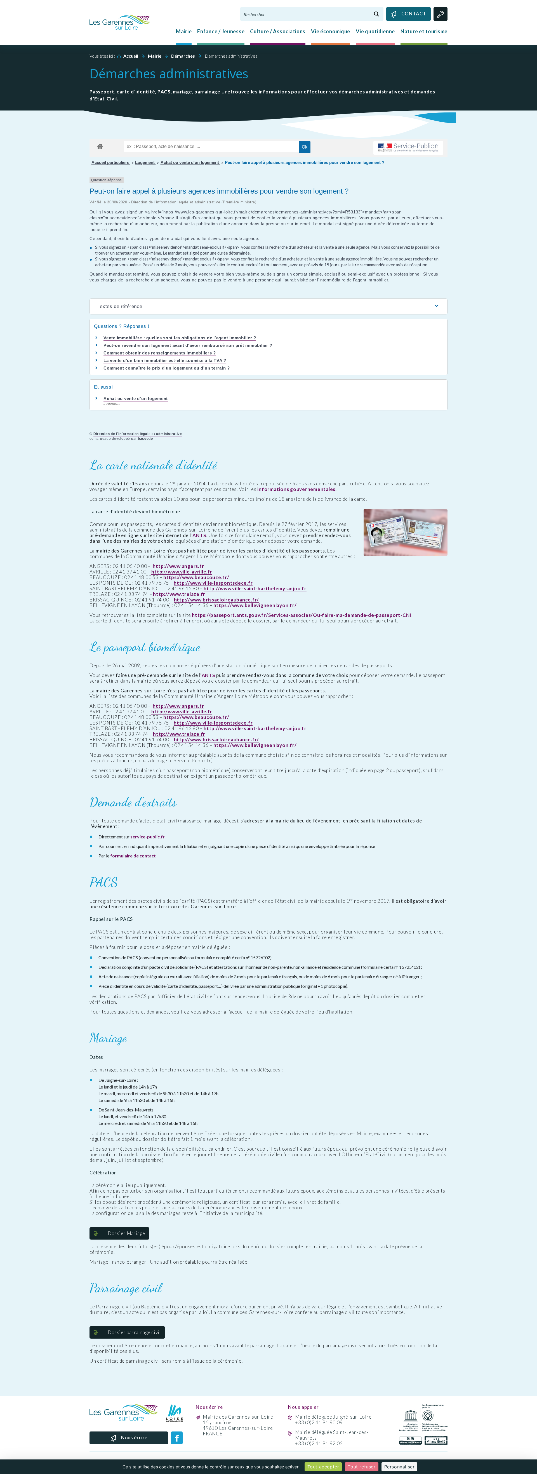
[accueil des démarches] (100, 145)
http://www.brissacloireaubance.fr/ (216, 600)
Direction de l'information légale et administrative (137, 434)
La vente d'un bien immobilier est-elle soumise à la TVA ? (164, 360)
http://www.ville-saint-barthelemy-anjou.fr (255, 588)
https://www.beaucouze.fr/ (196, 577)
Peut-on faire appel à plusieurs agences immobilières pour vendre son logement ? (304, 162)
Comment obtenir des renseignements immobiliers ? (159, 353)
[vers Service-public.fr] (408, 148)
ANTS (199, 535)
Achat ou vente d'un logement (190, 162)
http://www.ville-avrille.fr (181, 572)
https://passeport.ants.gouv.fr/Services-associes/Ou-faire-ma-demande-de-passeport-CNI (301, 615)
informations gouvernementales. (297, 489)
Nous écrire (134, 1437)
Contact (414, 14)
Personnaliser (399, 1467)
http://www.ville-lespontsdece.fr (213, 583)
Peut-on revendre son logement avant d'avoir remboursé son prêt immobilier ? (187, 345)
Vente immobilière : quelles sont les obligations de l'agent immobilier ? (179, 337)
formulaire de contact (133, 855)
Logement (145, 162)
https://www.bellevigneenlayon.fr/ (255, 605)
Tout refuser (361, 1467)
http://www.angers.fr (178, 566)
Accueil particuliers (110, 162)
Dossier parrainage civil (134, 1332)
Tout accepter (323, 1467)
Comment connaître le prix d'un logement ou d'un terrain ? (166, 368)
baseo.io (145, 439)
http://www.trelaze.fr (179, 594)
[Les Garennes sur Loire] (120, 22)
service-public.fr (147, 836)
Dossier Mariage (126, 1233)
